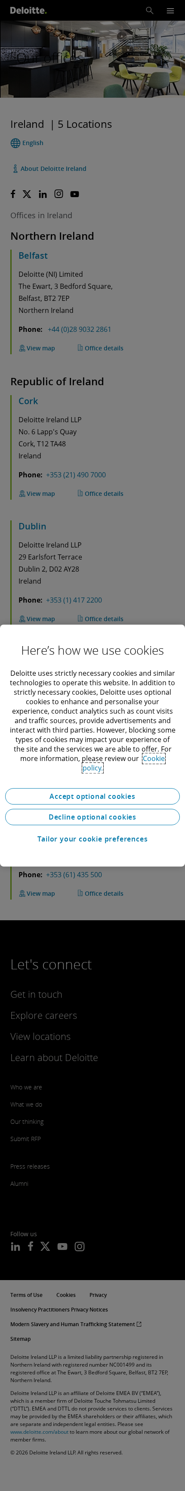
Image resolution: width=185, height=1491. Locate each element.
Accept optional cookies (92, 796)
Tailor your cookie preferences (92, 839)
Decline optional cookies (92, 817)
